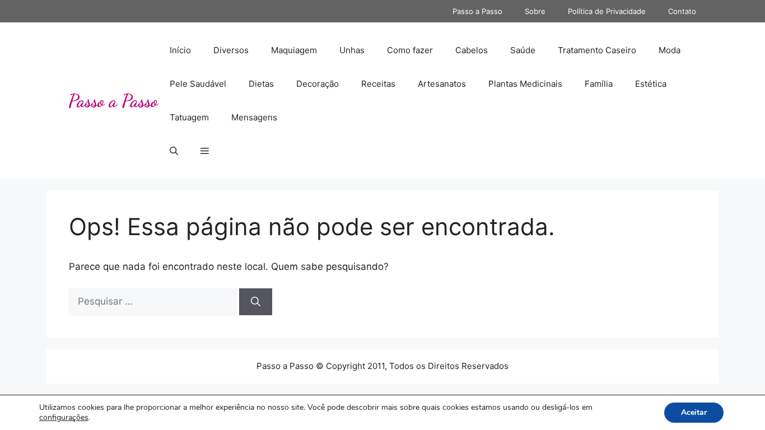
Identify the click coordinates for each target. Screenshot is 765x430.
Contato (682, 11)
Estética (650, 83)
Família (599, 83)
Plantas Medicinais (525, 83)
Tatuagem (189, 117)
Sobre (535, 11)
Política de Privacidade (607, 11)
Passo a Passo (477, 11)
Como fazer (410, 50)
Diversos (231, 50)
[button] (173, 151)
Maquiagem (294, 50)
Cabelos (471, 50)
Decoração (317, 83)
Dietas (261, 83)
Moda (669, 50)
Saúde (522, 50)
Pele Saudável (198, 83)
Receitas (378, 83)
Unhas (352, 50)
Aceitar (694, 412)
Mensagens (254, 117)
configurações (63, 418)
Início (180, 50)
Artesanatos (442, 83)
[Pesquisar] (255, 301)
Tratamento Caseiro (597, 50)
